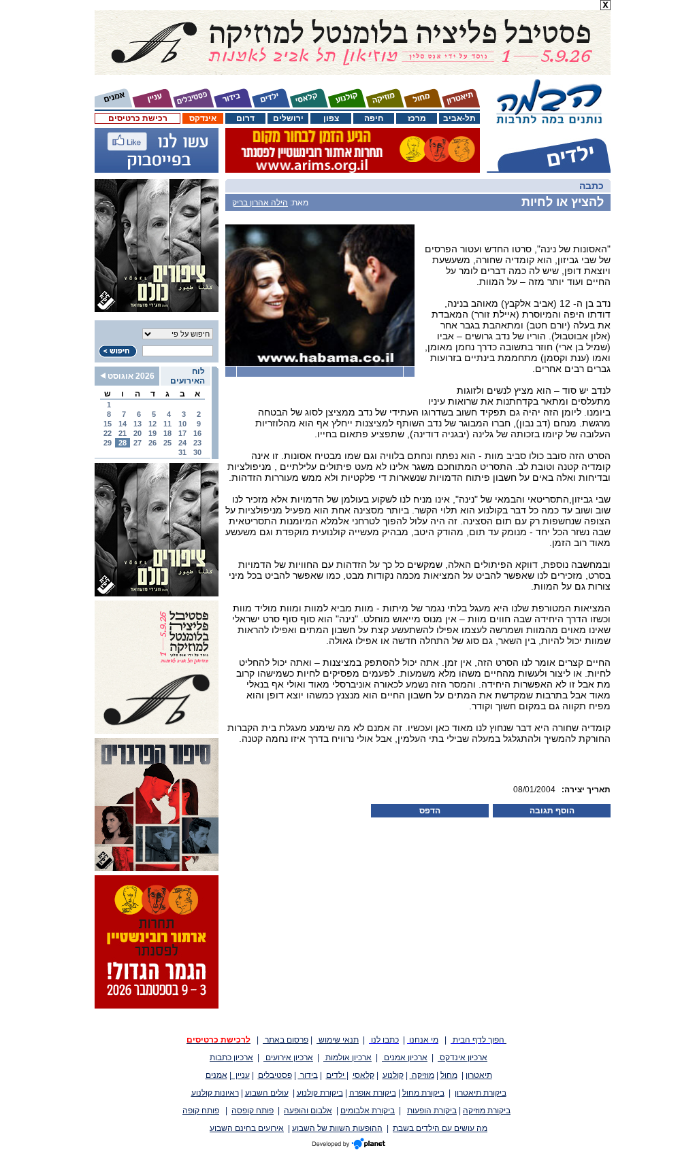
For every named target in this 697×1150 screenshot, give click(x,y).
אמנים (216, 1075)
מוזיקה (422, 1075)
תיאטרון (479, 1075)
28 (122, 443)
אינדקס (202, 118)
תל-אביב (459, 118)
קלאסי (363, 1075)
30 (197, 452)
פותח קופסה (252, 1110)
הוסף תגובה (552, 810)
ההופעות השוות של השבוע (337, 1128)
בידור (308, 1075)
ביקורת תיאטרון (480, 1093)
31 (182, 452)
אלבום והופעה (308, 1110)
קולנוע (393, 1075)
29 (107, 443)
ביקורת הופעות (432, 1110)
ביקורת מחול (423, 1093)
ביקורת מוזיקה (486, 1110)
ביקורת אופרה (372, 1093)
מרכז (417, 118)
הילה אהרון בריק (260, 202)
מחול (448, 1075)
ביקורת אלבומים (367, 1110)
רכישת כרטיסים (137, 118)
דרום (245, 118)
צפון (331, 118)
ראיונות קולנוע (215, 1093)
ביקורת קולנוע (320, 1093)
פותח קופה (200, 1110)
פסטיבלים (275, 1075)
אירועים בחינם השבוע (247, 1128)
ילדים (336, 1075)
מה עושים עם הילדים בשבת (440, 1128)
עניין (240, 1075)
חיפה (373, 118)
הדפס (429, 810)
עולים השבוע (267, 1093)
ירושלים (288, 118)
